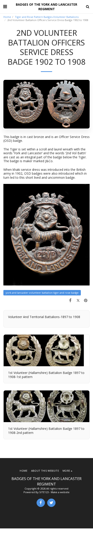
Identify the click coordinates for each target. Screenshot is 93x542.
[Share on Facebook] (70, 300)
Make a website (60, 492)
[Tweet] (78, 300)
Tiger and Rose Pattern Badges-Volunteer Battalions (47, 17)
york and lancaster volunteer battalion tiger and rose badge (42, 292)
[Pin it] (86, 300)
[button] (5, 6)
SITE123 (44, 492)
